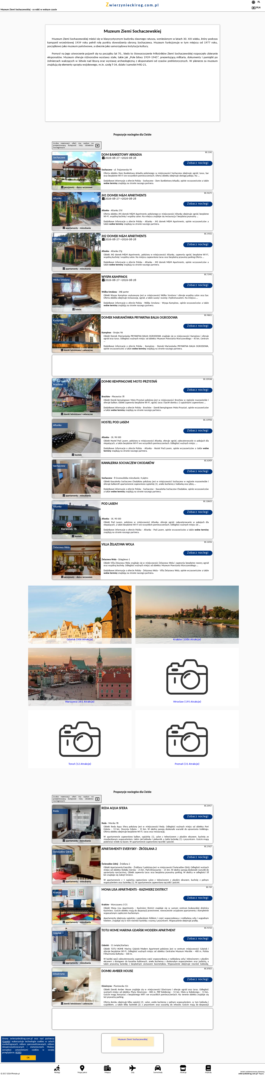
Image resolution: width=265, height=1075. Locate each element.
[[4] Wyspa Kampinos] (76, 293)
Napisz (261, 1074)
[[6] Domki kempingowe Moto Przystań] (76, 397)
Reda (56, 811)
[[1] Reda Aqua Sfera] (76, 824)
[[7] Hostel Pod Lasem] (76, 438)
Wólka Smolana (61, 279)
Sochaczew (59, 157)
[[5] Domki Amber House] (76, 987)
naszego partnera (145, 183)
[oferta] (62, 187)
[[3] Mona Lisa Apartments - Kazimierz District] (76, 905)
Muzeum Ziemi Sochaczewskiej (132, 1039)
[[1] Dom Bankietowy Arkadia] (76, 170)
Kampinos (58, 320)
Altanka (57, 198)
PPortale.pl (15, 1074)
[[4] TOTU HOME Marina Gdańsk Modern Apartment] (76, 946)
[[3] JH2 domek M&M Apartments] (76, 252)
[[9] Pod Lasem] (76, 519)
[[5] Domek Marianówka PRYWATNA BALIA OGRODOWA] (76, 333)
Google (6, 1041)
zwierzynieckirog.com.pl (132, 5)
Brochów (58, 384)
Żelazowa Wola (61, 547)
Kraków (57, 892)
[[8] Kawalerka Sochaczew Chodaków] (76, 479)
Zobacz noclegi (198, 163)
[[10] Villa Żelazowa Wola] (76, 560)
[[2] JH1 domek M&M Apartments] (76, 211)
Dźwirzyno (59, 974)
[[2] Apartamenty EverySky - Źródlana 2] (76, 865)
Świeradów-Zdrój (62, 851)
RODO (18, 1053)
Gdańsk (57, 933)
